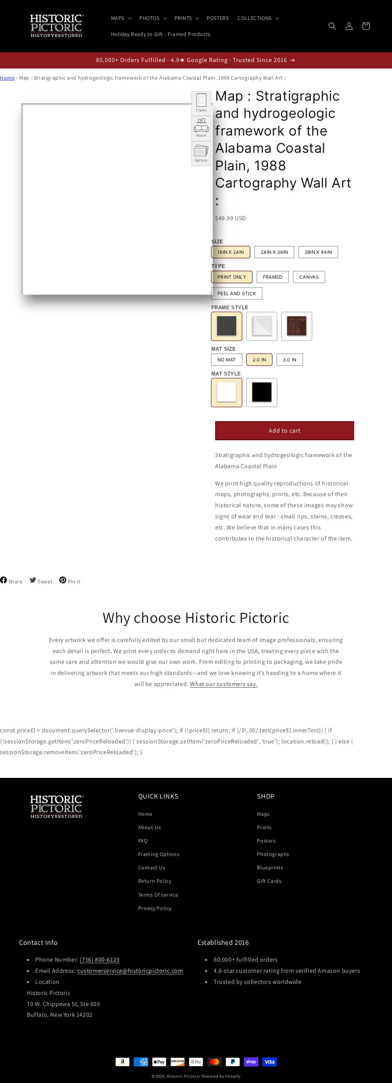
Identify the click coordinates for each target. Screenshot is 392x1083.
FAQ (143, 840)
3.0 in (290, 360)
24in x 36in (274, 252)
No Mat (226, 360)
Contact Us (151, 867)
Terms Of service (158, 894)
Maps (263, 813)
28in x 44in (318, 252)
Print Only (231, 277)
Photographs (273, 854)
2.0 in (259, 360)
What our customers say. (224, 684)
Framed (273, 277)
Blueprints (270, 867)
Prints (264, 827)
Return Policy (155, 880)
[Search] (332, 26)
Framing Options (159, 854)
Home (7, 77)
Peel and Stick (236, 293)
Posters (266, 840)
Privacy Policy (155, 908)
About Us (149, 827)
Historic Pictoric (183, 1076)
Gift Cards (269, 880)
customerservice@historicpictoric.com (130, 971)
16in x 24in (230, 252)
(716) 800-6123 (99, 960)
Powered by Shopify (221, 1076)
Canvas (309, 277)
